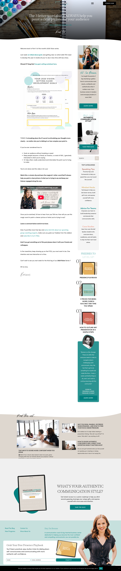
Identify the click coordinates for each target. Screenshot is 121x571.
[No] (119, 568)
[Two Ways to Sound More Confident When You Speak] (38, 434)
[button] (68, 560)
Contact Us (24, 528)
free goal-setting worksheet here (45, 64)
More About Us (25, 531)
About (7, 3)
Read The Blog (10, 528)
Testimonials (32, 3)
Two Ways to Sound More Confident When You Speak (37, 451)
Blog (40, 3)
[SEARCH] (97, 158)
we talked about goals (35, 55)
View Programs (10, 531)
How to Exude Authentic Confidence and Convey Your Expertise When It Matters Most (90, 443)
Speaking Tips (67, 25)
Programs (14, 3)
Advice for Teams (55, 25)
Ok (101, 568)
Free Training (23, 3)
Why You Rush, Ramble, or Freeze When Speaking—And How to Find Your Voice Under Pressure (90, 426)
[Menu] (92, 3)
